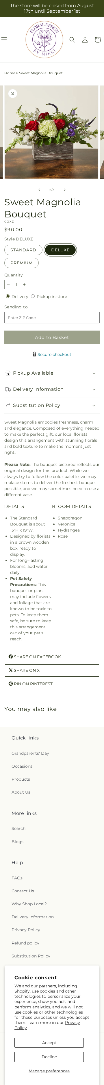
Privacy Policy (26, 929)
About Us (21, 792)
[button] (72, 39)
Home (9, 73)
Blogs (17, 841)
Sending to (24, 307)
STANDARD (23, 250)
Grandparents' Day (30, 753)
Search (18, 828)
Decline (49, 1056)
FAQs (17, 878)
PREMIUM (21, 262)
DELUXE (60, 250)
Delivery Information (33, 916)
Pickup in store (52, 296)
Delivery (20, 296)
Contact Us (23, 891)
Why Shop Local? (29, 903)
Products (21, 779)
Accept (49, 1042)
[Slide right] (64, 189)
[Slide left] (39, 189)
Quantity (13, 275)
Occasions (22, 766)
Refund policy (25, 943)
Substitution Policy (31, 956)
